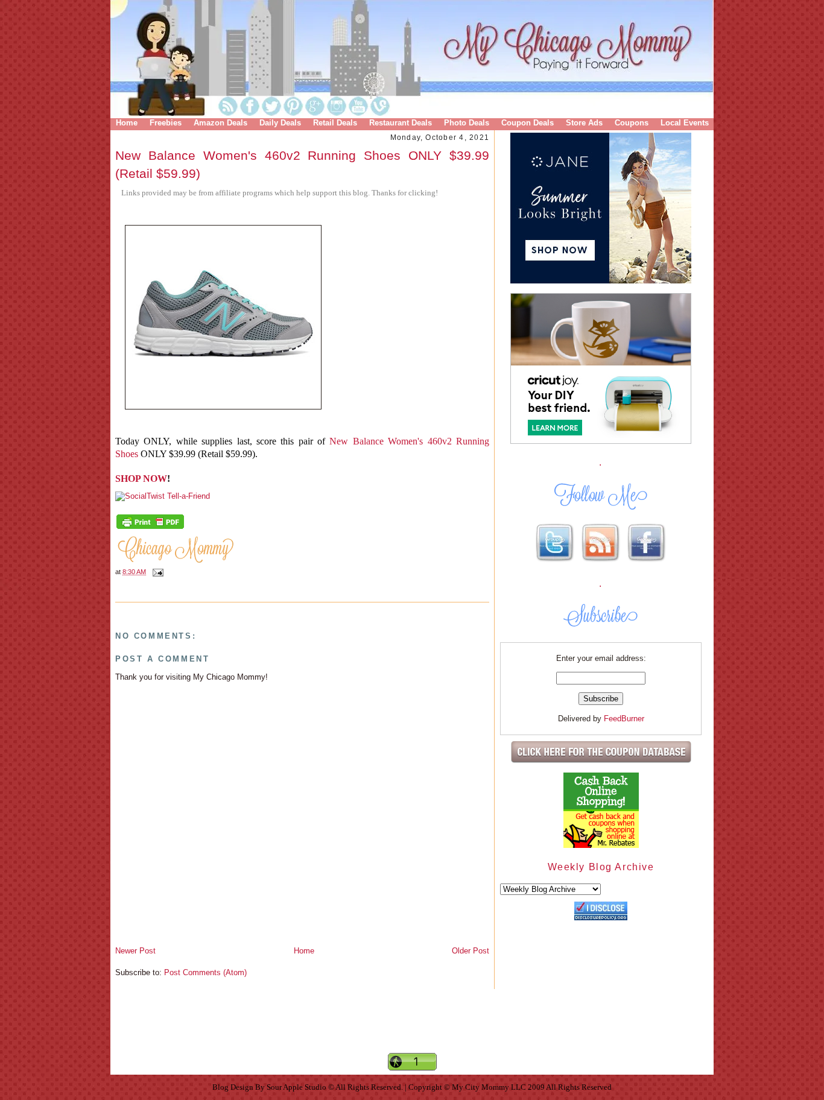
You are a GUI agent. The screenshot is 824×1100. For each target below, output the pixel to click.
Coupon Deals (527, 122)
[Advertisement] (412, 1031)
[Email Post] (156, 571)
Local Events (685, 122)
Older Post (470, 950)
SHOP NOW (141, 478)
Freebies (166, 122)
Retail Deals (335, 122)
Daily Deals (280, 122)
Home (127, 122)
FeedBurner (624, 718)
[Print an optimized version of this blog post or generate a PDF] (150, 527)
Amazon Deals (220, 122)
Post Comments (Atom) (205, 972)
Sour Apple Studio (297, 1087)
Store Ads (584, 122)
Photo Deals (466, 122)
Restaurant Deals (400, 122)
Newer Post (135, 950)
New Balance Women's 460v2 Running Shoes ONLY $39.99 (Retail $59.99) (302, 164)
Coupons (631, 122)
